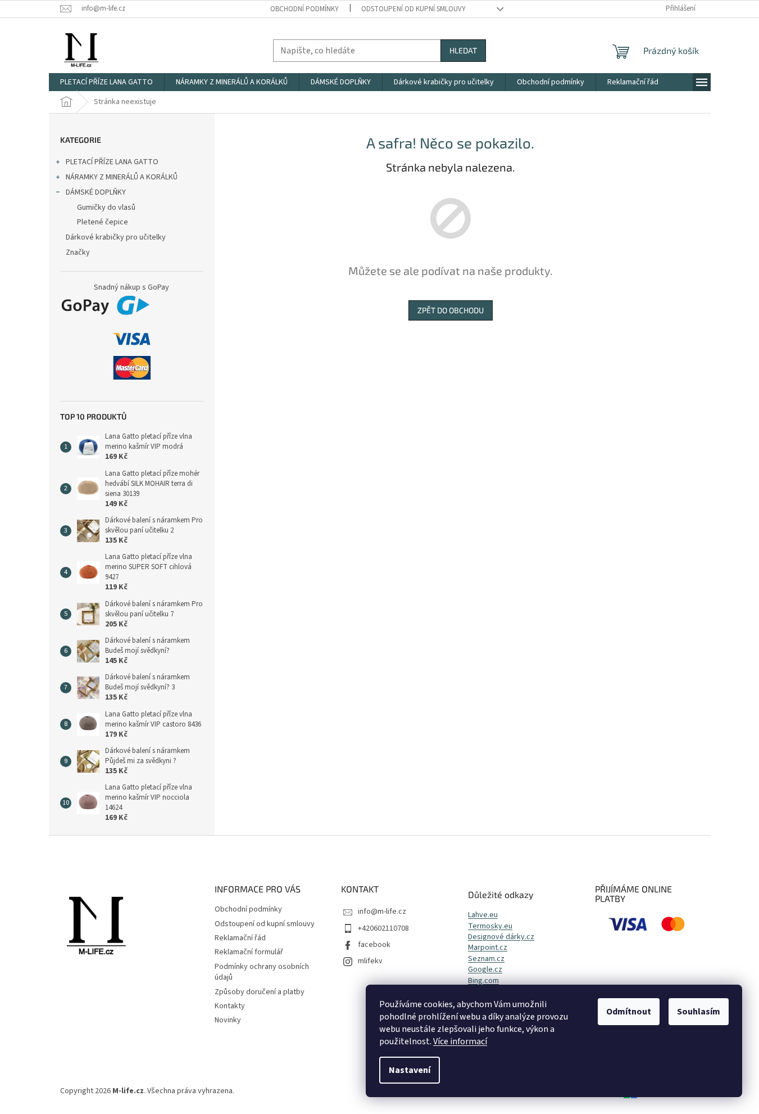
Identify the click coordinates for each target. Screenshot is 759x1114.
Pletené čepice (102, 222)
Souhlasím (698, 1011)
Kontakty (230, 1006)
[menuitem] (106, 82)
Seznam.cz (486, 959)
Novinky (228, 1020)
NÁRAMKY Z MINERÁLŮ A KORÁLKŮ (122, 177)
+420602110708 (383, 928)
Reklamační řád (240, 938)
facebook (374, 944)
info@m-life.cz (382, 911)
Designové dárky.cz (501, 937)
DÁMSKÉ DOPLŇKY (96, 192)
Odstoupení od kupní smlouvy (413, 9)
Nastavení (409, 1070)
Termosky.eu (490, 926)
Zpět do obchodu (450, 310)
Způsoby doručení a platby (259, 992)
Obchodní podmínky (304, 9)
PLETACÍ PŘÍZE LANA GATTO (112, 162)
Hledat (463, 50)
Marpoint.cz (487, 947)
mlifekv (370, 961)
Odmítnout (628, 1011)
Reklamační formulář (249, 952)
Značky (78, 252)
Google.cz (485, 969)
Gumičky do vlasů (106, 207)
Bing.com (483, 981)
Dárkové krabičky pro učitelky (116, 237)
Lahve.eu (483, 915)
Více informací (460, 1041)
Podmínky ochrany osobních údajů (262, 972)
